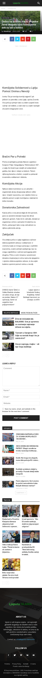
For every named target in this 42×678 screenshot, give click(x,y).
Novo (4, 325)
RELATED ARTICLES (11, 313)
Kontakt (25, 664)
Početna (7, 664)
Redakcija (7, 31)
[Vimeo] (21, 655)
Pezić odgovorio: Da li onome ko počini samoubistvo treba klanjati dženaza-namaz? (27, 483)
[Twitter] (14, 655)
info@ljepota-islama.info (25, 639)
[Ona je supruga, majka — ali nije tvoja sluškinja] (8, 347)
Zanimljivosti (11, 8)
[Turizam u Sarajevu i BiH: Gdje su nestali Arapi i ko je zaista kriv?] (8, 335)
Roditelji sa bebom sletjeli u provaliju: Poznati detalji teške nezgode (27, 471)
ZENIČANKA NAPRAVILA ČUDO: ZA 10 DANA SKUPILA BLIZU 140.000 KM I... (27, 436)
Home (3, 8)
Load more (20, 493)
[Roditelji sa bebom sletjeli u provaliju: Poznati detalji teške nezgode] (8, 472)
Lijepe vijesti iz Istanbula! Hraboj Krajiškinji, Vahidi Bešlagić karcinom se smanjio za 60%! (31, 295)
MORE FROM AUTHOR (29, 313)
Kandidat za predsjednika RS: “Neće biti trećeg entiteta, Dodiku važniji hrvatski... (30, 549)
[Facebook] (8, 655)
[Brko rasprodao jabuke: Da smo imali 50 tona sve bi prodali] (11, 564)
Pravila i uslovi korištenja (21, 666)
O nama (33, 664)
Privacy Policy (16, 664)
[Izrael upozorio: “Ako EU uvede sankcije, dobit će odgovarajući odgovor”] (31, 511)
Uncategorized (7, 569)
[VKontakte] (27, 655)
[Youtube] (33, 655)
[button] (38, 3)
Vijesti (5, 338)
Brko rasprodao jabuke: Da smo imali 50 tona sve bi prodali (10, 575)
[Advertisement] (21, 64)
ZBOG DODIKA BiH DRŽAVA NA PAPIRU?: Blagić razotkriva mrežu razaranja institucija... (27, 448)
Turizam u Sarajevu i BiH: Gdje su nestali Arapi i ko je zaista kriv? (27, 335)
